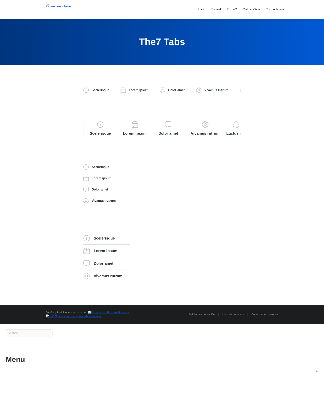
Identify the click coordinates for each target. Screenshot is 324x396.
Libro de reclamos (233, 314)
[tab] (96, 90)
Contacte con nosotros (264, 314)
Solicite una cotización (201, 314)
